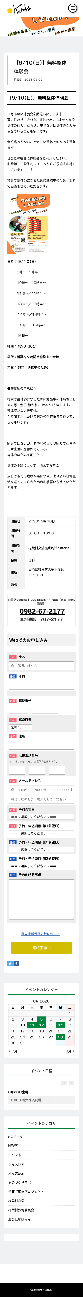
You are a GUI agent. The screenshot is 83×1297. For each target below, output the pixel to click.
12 (41, 1025)
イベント (14, 1155)
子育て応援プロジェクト (26, 1191)
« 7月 (12, 1051)
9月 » (70, 1051)
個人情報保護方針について (40, 934)
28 (60, 1037)
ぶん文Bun (16, 1164)
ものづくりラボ (19, 1182)
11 (32, 1025)
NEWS (13, 1145)
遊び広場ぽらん (19, 1219)
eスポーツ (15, 1136)
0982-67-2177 (42, 611)
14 (60, 1025)
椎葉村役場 (16, 1200)
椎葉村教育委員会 (21, 1210)
